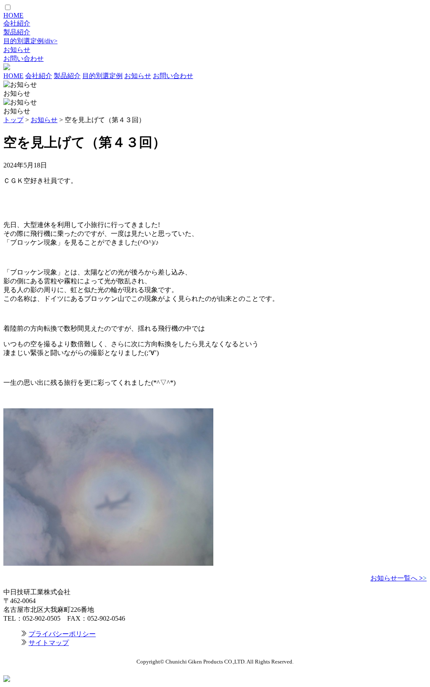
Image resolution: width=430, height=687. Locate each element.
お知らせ (16, 49)
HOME (13, 15)
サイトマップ (49, 642)
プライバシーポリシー (62, 633)
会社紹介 (16, 23)
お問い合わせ (23, 58)
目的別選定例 (102, 75)
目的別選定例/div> (30, 40)
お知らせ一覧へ (398, 578)
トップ (13, 119)
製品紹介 (16, 32)
